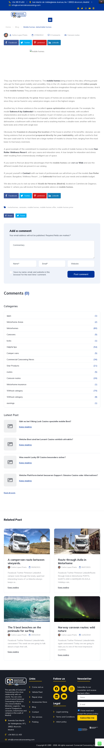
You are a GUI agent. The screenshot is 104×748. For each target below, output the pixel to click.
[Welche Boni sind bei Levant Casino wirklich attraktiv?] (10, 444)
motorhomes (13, 207)
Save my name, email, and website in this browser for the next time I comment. (31, 273)
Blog (17, 27)
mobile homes (33, 207)
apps (9, 315)
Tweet (22, 215)
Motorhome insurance (16, 384)
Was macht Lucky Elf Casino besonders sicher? (42, 457)
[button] (50, 20)
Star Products (13, 365)
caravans (23, 207)
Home (8, 27)
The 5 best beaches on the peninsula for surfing (24, 629)
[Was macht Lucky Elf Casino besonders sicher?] (10, 462)
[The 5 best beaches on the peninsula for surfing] (27, 609)
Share (9, 215)
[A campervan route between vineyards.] (27, 541)
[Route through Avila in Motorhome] (77, 541)
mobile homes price (65, 207)
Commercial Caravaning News (20, 359)
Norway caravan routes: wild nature (76, 629)
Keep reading (25, 427)
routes (9, 372)
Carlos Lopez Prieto (19, 35)
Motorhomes (12, 328)
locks (9, 340)
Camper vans (13, 353)
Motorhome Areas (15, 322)
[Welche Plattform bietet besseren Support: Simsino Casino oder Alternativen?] (10, 480)
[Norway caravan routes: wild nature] (77, 609)
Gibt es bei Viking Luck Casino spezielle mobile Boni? (45, 421)
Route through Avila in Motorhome (72, 561)
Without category (15, 390)
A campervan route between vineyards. (26, 561)
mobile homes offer (48, 207)
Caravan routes (73, 35)
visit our (77, 162)
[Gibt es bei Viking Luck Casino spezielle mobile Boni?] (10, 426)
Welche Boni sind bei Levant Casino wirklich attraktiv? (46, 439)
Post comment (81, 274)
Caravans (11, 334)
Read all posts (9, 493)
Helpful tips (12, 347)
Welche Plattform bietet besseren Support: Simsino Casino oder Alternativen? (58, 475)
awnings (10, 403)
